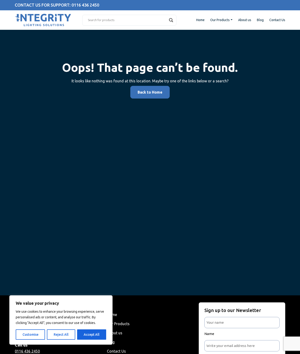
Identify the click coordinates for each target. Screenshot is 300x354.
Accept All (91, 334)
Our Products (220, 20)
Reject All (61, 334)
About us (244, 20)
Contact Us (277, 20)
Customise (30, 334)
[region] (60, 320)
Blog (260, 20)
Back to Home (150, 92)
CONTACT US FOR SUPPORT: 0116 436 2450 (57, 5)
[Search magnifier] (171, 20)
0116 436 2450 (27, 351)
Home (200, 20)
